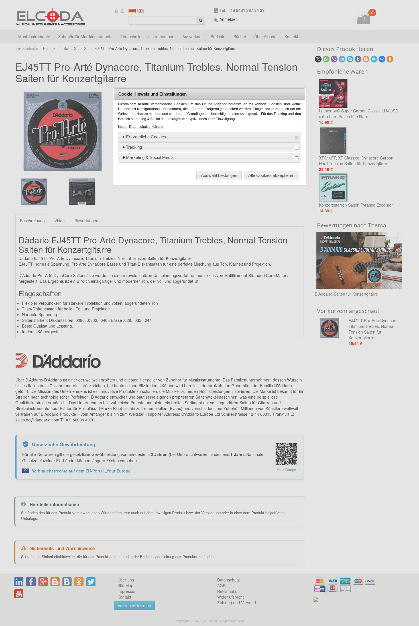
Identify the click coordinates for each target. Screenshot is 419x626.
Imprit (122, 127)
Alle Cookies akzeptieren (271, 175)
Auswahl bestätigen (219, 175)
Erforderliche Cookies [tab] (146, 136)
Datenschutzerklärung (146, 127)
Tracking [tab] (134, 147)
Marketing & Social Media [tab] (150, 157)
